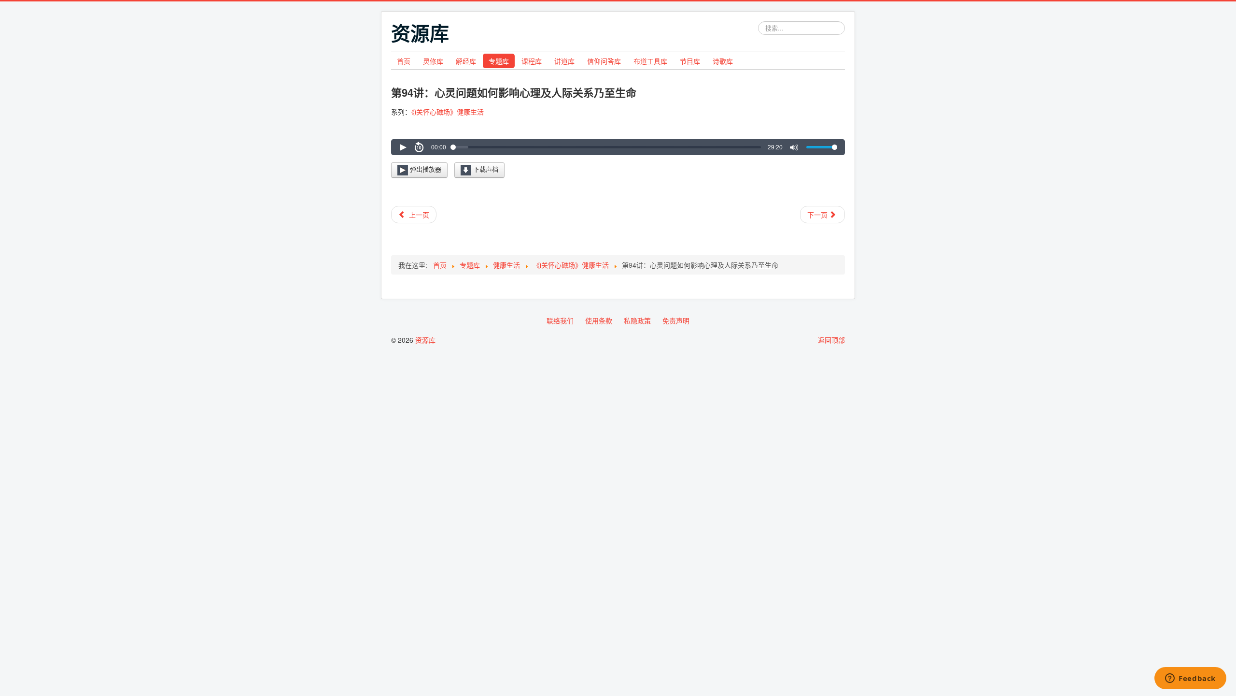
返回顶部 (831, 340)
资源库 (425, 340)
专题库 (499, 61)
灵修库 (433, 61)
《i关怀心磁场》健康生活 (447, 111)
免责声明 (675, 320)
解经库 (466, 61)
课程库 (531, 61)
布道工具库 (650, 61)
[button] (402, 147)
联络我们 (560, 320)
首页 (403, 61)
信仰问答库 (604, 61)
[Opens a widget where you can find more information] (1190, 679)
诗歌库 (723, 61)
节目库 (690, 61)
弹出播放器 (424, 169)
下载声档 (484, 169)
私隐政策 (637, 320)
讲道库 (564, 61)
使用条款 (598, 320)
